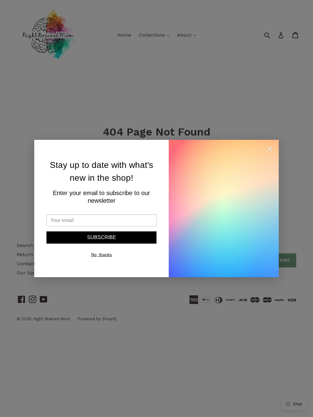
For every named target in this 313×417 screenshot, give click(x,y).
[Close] (270, 150)
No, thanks (101, 254)
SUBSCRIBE (101, 237)
